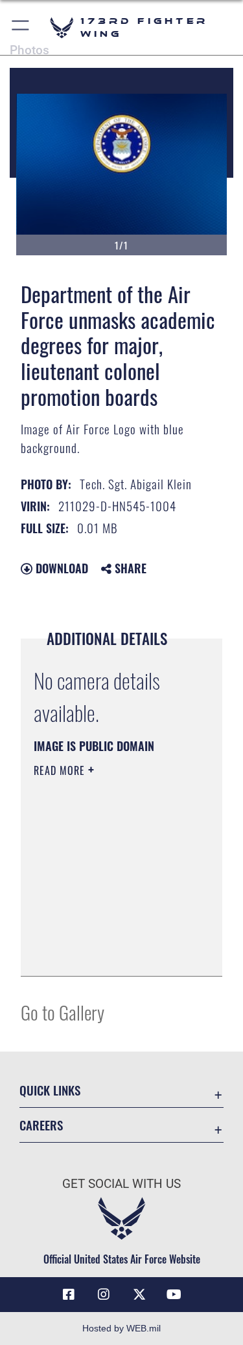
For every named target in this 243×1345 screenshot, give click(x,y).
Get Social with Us (121, 1183)
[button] (21, 27)
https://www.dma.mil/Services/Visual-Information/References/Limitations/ (112, 952)
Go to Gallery (62, 1012)
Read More (61, 770)
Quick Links (49, 1090)
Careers (41, 1125)
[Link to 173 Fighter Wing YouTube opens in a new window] (174, 1294)
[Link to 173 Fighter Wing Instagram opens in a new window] (103, 1294)
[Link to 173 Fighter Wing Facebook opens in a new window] (68, 1294)
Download (60, 568)
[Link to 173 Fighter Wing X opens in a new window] (139, 1294)
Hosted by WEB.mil (121, 1328)
